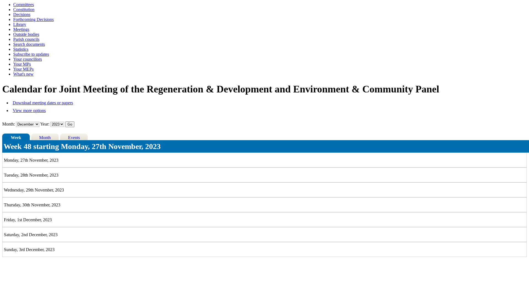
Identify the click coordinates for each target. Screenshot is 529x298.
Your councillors (27, 59)
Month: (8, 124)
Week (16, 137)
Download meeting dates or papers (43, 102)
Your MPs (22, 64)
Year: (45, 124)
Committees (23, 4)
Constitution (23, 9)
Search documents (29, 44)
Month (45, 137)
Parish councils (26, 39)
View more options (29, 110)
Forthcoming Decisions (33, 19)
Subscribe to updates (31, 54)
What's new (23, 74)
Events (74, 137)
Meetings (21, 29)
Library (19, 24)
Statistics (20, 49)
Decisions (21, 14)
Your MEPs (23, 69)
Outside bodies (26, 34)
